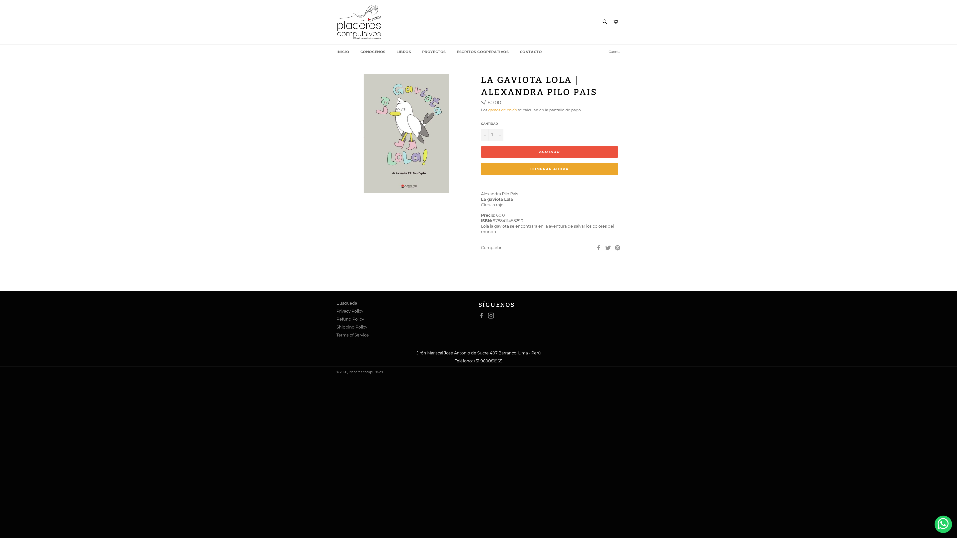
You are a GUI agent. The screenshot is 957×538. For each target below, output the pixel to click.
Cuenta (615, 52)
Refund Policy (350, 319)
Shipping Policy (351, 327)
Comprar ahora (549, 169)
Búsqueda (346, 303)
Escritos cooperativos (483, 52)
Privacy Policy (349, 311)
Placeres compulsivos (366, 372)
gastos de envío (502, 110)
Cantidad (489, 124)
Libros (404, 52)
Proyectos (434, 52)
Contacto (531, 52)
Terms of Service (352, 335)
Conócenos (373, 52)
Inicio (342, 52)
